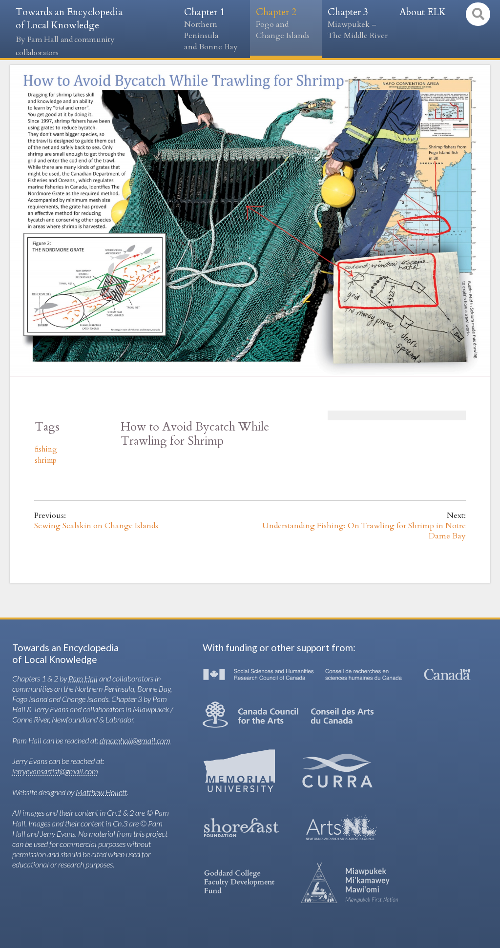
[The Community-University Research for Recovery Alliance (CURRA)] (337, 770)
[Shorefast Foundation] (241, 828)
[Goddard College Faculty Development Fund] (239, 882)
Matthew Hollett (101, 792)
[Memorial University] (239, 770)
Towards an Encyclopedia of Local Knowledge (69, 32)
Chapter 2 (283, 23)
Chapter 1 (211, 29)
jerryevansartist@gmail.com (55, 771)
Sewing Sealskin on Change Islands (96, 525)
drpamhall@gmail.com (135, 740)
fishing (46, 449)
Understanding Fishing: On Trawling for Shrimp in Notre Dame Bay (364, 530)
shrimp (46, 460)
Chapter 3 (358, 23)
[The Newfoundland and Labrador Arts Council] (341, 828)
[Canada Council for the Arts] (288, 714)
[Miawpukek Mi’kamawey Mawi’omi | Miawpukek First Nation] (349, 882)
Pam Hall (83, 678)
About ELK (422, 12)
